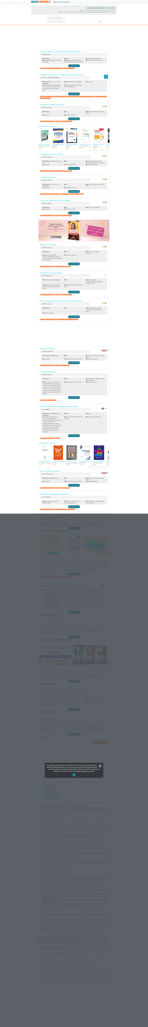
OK (74, 775)
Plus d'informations (74, 65)
